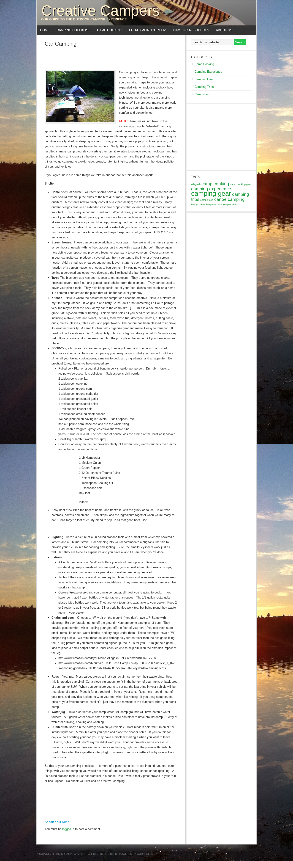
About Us (224, 30)
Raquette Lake (214, 204)
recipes (227, 204)
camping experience (211, 188)
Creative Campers (100, 10)
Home (45, 30)
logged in (68, 829)
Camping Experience (208, 71)
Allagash (196, 184)
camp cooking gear (240, 184)
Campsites (202, 94)
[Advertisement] (111, 58)
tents (235, 204)
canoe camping (229, 199)
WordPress (145, 854)
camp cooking (215, 183)
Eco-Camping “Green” (147, 30)
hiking (194, 204)
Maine (201, 204)
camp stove (206, 200)
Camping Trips (204, 86)
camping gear (211, 193)
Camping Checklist (71, 30)
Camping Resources (191, 30)
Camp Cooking (108, 30)
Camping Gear (204, 79)
